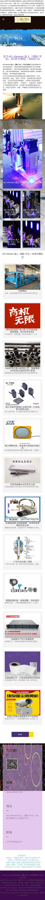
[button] (42, 37)
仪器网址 (22, 291)
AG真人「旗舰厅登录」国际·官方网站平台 (23, 858)
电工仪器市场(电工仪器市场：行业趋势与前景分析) (22, 408)
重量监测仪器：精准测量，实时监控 (22, 600)
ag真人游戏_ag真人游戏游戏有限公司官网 (23, 862)
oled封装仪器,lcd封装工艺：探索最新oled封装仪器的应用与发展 (22, 369)
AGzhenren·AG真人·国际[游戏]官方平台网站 (23, 867)
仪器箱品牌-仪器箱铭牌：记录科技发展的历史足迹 (22, 524)
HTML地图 (22, 877)
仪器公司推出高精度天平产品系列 (22, 716)
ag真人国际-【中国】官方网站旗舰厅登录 (23, 865)
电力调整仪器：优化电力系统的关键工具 (22, 447)
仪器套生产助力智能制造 (22, 639)
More (20, 734)
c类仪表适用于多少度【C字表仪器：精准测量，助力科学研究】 (22, 330)
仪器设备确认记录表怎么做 (22, 484)
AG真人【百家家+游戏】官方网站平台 (23, 860)
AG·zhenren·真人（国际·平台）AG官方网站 (16, 64)
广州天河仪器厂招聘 (22, 562)
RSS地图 (40, 875)
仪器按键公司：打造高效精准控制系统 (22, 678)
